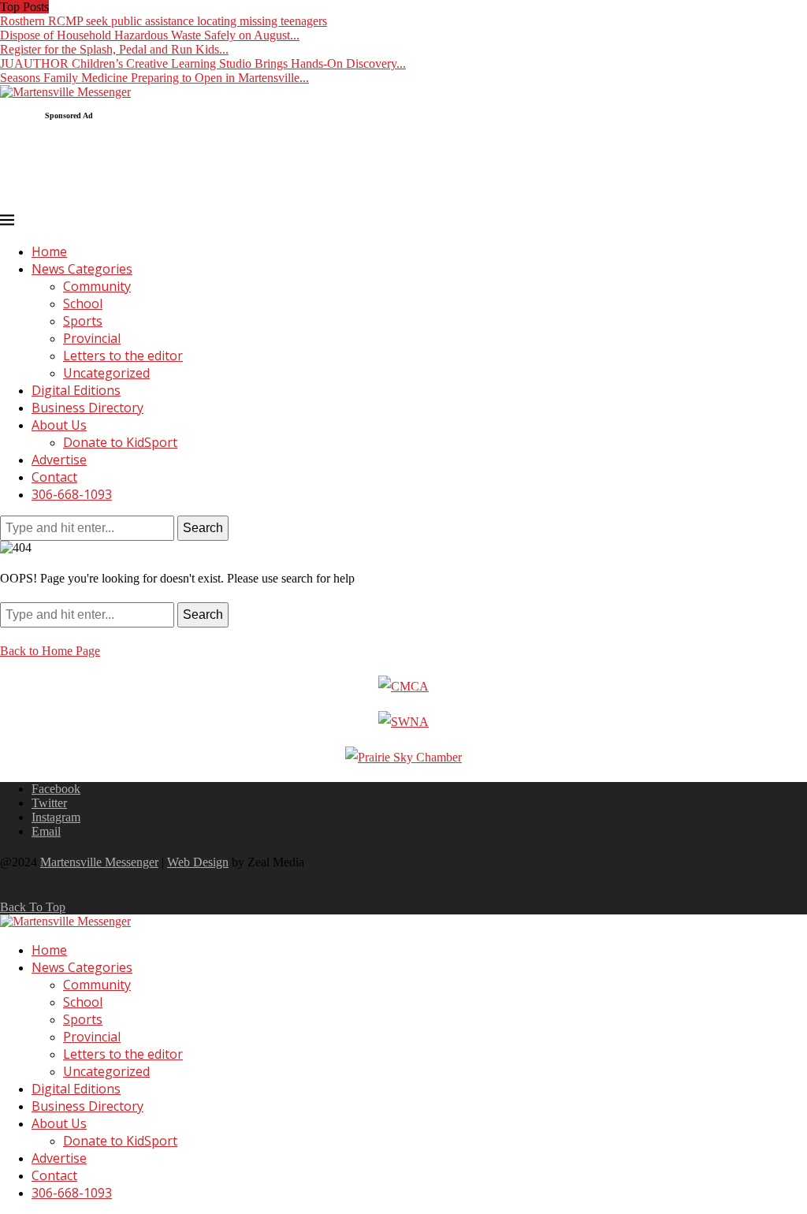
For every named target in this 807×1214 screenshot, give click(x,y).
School (82, 303)
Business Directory (87, 407)
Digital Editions (76, 390)
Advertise (59, 459)
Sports (82, 321)
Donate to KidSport (120, 442)
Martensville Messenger (99, 862)
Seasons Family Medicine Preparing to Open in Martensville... (154, 77)
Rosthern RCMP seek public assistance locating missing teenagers (163, 21)
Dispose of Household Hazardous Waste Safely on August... (149, 35)
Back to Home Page (50, 650)
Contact (54, 477)
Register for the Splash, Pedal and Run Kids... (114, 49)
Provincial (92, 338)
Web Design (198, 862)
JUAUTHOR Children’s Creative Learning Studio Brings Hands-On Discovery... (203, 63)
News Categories (82, 268)
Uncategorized (106, 373)
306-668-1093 (72, 494)
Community (97, 286)
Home (49, 251)
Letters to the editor (123, 355)
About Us (59, 425)
